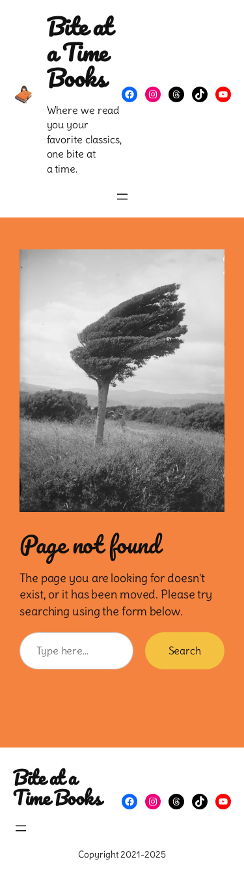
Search (185, 650)
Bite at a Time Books (80, 51)
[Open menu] (122, 196)
